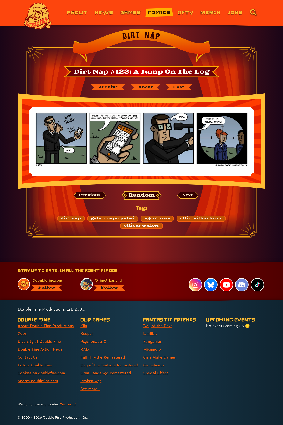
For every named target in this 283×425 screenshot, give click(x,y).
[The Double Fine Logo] (38, 16)
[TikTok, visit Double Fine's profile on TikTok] (257, 284)
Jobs (235, 12)
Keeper (86, 333)
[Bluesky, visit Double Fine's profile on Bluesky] (211, 284)
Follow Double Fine (35, 365)
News (104, 12)
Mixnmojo (152, 349)
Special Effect (155, 373)
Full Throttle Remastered (102, 357)
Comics (159, 12)
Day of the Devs (157, 325)
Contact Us (27, 357)
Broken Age (90, 381)
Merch (210, 12)
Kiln (83, 325)
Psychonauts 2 (93, 341)
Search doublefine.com (38, 381)
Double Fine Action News (40, 349)
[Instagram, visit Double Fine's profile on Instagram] (195, 284)
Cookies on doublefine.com (41, 373)
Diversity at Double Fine (39, 341)
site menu (137, 263)
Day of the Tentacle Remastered (109, 365)
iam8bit (150, 333)
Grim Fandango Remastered (105, 373)
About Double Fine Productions (46, 325)
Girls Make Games (159, 357)
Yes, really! (68, 404)
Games (130, 12)
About (77, 12)
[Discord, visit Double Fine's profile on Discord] (242, 284)
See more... (90, 388)
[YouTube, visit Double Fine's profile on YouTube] (226, 284)
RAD (84, 349)
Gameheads (153, 365)
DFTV (185, 12)
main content (161, 263)
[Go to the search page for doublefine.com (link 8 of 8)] (253, 12)
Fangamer (152, 341)
